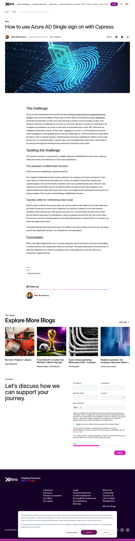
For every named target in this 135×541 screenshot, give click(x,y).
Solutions (89, 4)
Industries (77, 4)
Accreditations (80, 501)
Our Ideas (48, 501)
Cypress (67, 130)
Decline (105, 532)
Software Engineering (34, 273)
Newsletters (109, 501)
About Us (107, 490)
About (106, 4)
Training (95, 4)
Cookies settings (72, 532)
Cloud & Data (53, 4)
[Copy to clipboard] (128, 37)
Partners (83, 4)
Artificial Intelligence (23, 4)
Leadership (108, 492)
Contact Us (108, 495)
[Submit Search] (121, 4)
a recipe (36, 133)
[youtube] (122, 530)
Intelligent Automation (39, 4)
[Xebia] (9, 4)
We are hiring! (109, 506)
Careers (101, 4)
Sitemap (77, 503)
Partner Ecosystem (52, 495)
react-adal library (97, 117)
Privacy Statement (82, 492)
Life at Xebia (109, 498)
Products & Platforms (66, 4)
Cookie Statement (82, 495)
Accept (88, 532)
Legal (75, 490)
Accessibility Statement (84, 498)
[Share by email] (122, 37)
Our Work (47, 498)
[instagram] (128, 530)
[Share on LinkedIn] (116, 37)
